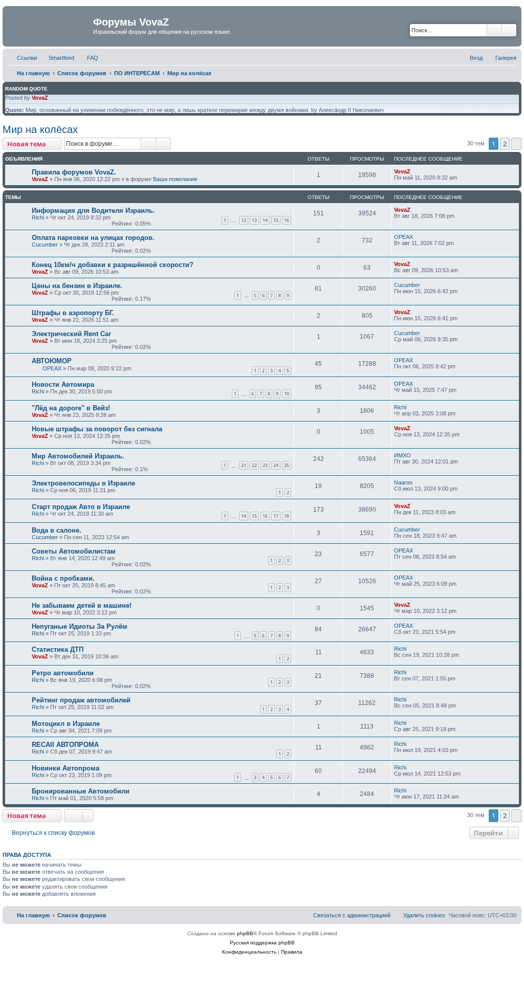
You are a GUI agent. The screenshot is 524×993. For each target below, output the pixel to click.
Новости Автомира (63, 384)
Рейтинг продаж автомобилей (81, 700)
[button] (516, 144)
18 (286, 516)
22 (254, 465)
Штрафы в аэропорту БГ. (73, 313)
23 (265, 465)
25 (286, 465)
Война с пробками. (63, 578)
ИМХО (402, 455)
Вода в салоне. (56, 530)
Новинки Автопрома (65, 768)
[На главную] (49, 25)
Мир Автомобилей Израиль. (78, 456)
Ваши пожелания (175, 179)
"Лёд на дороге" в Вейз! (71, 408)
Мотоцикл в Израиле (66, 723)
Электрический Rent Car (71, 334)
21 (243, 465)
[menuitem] (88, 58)
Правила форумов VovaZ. (74, 172)
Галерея (505, 58)
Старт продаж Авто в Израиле (81, 507)
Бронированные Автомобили (80, 791)
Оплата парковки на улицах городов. (93, 237)
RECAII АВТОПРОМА (65, 744)
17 (275, 516)
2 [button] (505, 143)
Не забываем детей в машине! (82, 605)
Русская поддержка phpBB (262, 942)
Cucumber (45, 244)
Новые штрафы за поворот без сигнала (97, 429)
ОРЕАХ (403, 237)
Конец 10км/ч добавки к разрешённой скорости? (112, 265)
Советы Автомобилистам (74, 551)
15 (275, 220)
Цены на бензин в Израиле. (77, 286)
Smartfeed (61, 58)
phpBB (245, 933)
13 (254, 220)
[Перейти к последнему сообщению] (415, 171)
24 (275, 465)
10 (286, 393)
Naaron (403, 482)
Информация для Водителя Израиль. (93, 210)
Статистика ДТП (57, 649)
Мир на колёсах (40, 129)
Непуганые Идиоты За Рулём (79, 626)
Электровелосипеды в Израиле (83, 483)
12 (243, 220)
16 (286, 220)
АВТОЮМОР (52, 361)
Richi (38, 217)
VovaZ (40, 98)
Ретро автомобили (63, 673)
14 (265, 220)
